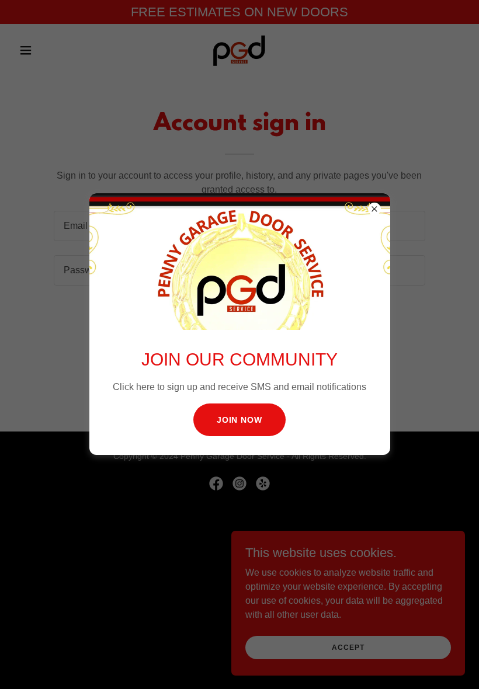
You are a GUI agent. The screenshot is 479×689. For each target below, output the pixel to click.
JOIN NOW (240, 419)
